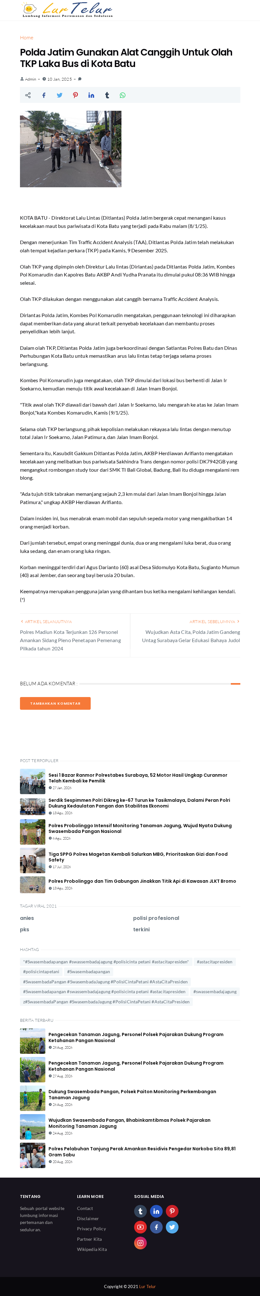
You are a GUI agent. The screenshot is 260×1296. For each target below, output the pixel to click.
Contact (85, 1208)
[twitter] (172, 1227)
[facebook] (156, 1227)
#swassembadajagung (215, 991)
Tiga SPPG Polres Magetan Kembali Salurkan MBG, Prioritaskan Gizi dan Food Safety (138, 857)
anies (27, 918)
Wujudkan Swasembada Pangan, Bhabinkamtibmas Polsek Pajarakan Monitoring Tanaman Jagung (130, 1123)
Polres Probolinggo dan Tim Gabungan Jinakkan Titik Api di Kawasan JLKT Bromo (142, 881)
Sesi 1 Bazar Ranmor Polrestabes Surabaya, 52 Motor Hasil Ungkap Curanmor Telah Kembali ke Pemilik (138, 778)
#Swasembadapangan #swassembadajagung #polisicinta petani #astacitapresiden (104, 991)
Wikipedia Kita (92, 1249)
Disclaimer (88, 1218)
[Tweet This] (60, 95)
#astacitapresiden (215, 961)
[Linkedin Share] (91, 95)
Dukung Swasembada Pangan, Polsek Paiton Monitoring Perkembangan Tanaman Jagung (132, 1094)
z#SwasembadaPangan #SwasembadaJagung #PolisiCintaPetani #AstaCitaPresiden (106, 1001)
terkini (141, 929)
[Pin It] (75, 95)
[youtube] (140, 1227)
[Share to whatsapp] (123, 95)
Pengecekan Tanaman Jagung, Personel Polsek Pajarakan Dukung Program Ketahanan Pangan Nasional (136, 1037)
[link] (80, 79)
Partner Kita (89, 1239)
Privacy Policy (91, 1228)
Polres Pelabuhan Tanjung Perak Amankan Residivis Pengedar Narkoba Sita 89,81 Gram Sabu (142, 1152)
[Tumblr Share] (107, 95)
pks (24, 929)
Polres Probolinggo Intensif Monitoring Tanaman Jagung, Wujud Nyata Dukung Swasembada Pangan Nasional (140, 828)
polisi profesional (156, 918)
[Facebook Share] (44, 95)
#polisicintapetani (41, 971)
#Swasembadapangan (88, 971)
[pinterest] (172, 1211)
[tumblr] (140, 1211)
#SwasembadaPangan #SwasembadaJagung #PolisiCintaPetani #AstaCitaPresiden (105, 981)
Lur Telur (147, 1286)
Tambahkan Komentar (55, 703)
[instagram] (140, 1243)
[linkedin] (156, 1211)
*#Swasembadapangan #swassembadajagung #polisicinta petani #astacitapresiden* (106, 961)
